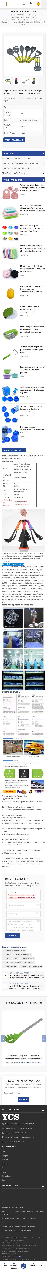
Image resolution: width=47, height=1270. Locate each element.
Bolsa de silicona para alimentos (14, 1208)
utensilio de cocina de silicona (14, 20)
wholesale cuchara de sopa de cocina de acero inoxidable (23, 1057)
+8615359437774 (17, 1142)
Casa (14, 15)
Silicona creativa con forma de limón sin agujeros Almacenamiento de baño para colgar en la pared (31, 289)
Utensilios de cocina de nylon (14, 951)
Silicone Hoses (20, 1243)
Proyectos (5, 1168)
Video (4, 1172)
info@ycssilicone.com (28, 1128)
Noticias (5, 1164)
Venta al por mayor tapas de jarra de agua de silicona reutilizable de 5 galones (31, 409)
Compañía (5, 1156)
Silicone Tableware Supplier (21, 1248)
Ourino (18, 1245)
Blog (3, 1180)
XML (15, 1260)
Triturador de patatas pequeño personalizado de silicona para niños (31, 349)
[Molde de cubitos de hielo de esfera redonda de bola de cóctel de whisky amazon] (10, 273)
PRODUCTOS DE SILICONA (26, 15)
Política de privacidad (27, 1260)
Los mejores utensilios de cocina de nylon (18, 962)
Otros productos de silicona (14, 173)
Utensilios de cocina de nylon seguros (17, 954)
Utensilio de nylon (10, 966)
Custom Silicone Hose (29, 1245)
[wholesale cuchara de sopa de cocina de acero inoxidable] (23, 1032)
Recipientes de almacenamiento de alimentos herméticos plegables (32, 370)
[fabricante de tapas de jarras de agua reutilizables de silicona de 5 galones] (10, 394)
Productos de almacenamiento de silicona (20, 163)
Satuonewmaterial (8, 1245)
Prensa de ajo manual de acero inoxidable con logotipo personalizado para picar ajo (32, 329)
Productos (5, 1160)
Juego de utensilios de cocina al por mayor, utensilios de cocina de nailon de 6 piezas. (21, 896)
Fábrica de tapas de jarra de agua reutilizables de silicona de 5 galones (32, 430)
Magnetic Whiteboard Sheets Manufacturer (16, 1251)
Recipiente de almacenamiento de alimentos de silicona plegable (23, 1213)
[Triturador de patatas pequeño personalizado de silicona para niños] (10, 354)
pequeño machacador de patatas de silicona (18, 1226)
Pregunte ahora (13, 140)
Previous (3, 1038)
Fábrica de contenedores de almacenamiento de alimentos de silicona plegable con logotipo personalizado (32, 208)
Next (44, 1038)
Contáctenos (6, 1176)
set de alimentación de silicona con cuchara (19, 1218)
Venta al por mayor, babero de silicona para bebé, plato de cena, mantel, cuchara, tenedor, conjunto (32, 188)
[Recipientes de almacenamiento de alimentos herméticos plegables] (10, 374)
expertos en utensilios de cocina (23, 17)
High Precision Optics (9, 1254)
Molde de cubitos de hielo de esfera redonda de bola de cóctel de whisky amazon (32, 268)
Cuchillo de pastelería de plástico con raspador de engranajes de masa (29, 309)
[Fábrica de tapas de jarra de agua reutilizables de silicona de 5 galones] (10, 434)
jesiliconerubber (32, 1243)
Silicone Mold (6, 1248)
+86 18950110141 (20, 1133)
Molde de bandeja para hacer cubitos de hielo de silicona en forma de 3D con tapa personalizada (31, 229)
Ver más (24, 194)
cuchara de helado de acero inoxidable (17, 1231)
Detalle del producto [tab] (13, 450)
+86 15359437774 (27, 1137)
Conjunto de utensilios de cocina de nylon (19, 958)
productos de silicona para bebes (16, 168)
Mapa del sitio (7, 1260)
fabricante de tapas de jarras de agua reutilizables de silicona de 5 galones (32, 390)
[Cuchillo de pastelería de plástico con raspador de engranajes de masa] (10, 314)
